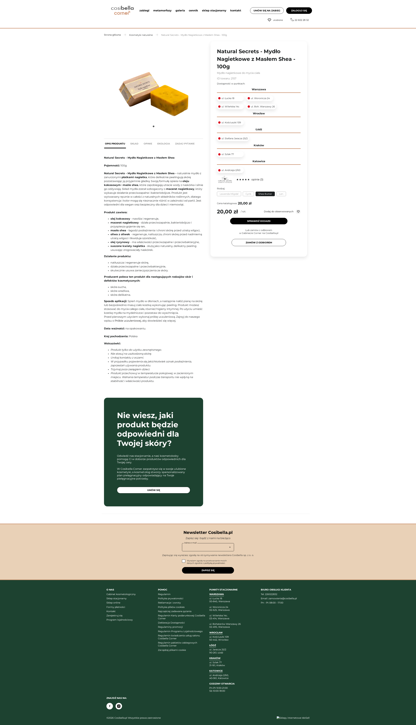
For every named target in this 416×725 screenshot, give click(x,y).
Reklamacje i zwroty (169, 602)
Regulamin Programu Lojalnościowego (180, 631)
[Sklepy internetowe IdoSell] (293, 717)
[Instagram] (119, 706)
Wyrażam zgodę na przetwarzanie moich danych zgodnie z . (207, 561)
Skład (134, 143)
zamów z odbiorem (259, 242)
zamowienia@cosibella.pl (282, 598)
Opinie (148, 143)
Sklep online (113, 602)
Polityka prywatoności (170, 598)
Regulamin (164, 594)
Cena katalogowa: (227, 203)
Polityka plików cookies (171, 607)
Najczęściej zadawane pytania (174, 611)
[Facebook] (109, 706)
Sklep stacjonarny (116, 598)
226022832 (271, 594)
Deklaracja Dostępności (171, 622)
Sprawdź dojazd (259, 221)
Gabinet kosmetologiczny (121, 594)
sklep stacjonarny (214, 10)
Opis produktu (115, 143)
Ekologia (163, 143)
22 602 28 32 (302, 20)
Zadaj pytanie (185, 143)
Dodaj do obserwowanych (279, 211)
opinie (256, 179)
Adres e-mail (190, 543)
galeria (180, 10)
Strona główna (112, 34)
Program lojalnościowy (119, 619)
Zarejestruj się (114, 615)
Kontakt (111, 611)
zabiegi (144, 10)
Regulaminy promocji (170, 626)
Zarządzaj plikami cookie (172, 650)
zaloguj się (299, 10)
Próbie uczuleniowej (128, 320)
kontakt (235, 10)
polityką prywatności (214, 563)
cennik (193, 10)
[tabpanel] (153, 80)
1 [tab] (153, 126)
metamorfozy (162, 10)
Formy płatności (115, 607)
